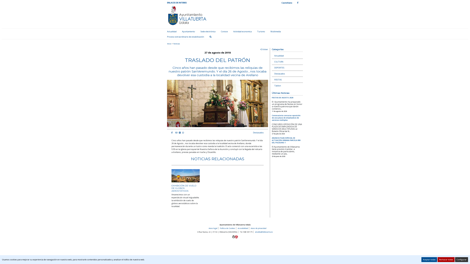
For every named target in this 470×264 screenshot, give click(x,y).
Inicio (169, 43)
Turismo (261, 31)
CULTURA (278, 61)
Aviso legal (213, 228)
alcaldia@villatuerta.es (264, 232)
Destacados (258, 132)
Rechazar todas (446, 259)
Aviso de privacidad (258, 228)
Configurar (462, 259)
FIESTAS (278, 79)
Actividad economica (242, 31)
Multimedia (275, 31)
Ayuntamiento (188, 31)
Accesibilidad (243, 228)
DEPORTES (279, 67)
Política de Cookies (227, 228)
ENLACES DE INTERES (177, 2)
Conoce (224, 31)
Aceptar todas (429, 259)
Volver (265, 49)
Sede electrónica (207, 31)
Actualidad (171, 31)
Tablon (277, 85)
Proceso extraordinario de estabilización (185, 36)
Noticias (176, 43)
